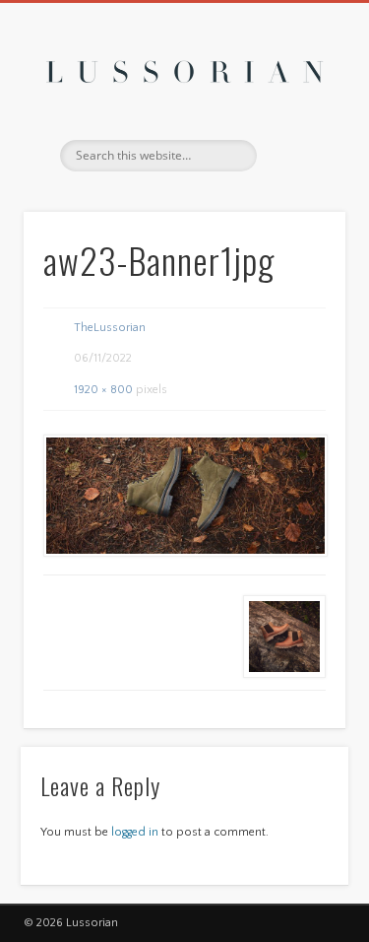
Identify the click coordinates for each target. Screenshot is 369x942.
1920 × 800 (103, 389)
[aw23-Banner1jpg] (184, 496)
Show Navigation (298, 176)
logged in (134, 832)
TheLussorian (110, 327)
